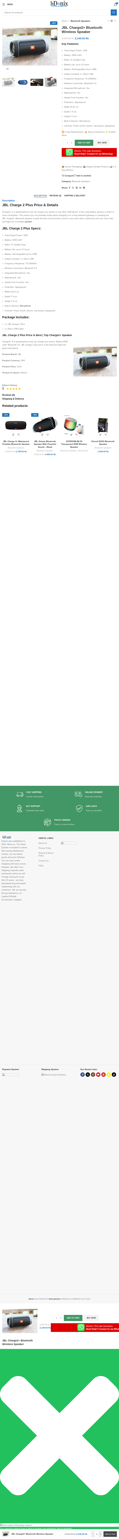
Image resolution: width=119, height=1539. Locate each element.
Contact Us (43, 861)
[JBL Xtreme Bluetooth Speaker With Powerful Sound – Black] (45, 425)
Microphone (25, 306)
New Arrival (83, 451)
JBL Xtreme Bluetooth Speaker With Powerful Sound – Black (45, 444)
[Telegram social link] (84, 188)
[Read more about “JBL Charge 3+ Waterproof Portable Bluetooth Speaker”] (13, 434)
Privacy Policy (44, 848)
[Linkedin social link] (80, 188)
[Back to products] (111, 21)
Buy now (102, 143)
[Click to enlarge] (7, 69)
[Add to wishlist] (18, 434)
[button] (42, 434)
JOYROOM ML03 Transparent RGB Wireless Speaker (74, 444)
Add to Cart (110, 1534)
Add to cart (84, 143)
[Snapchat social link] (109, 1074)
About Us (42, 843)
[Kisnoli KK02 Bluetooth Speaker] (103, 425)
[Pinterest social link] (77, 188)
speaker (28, 221)
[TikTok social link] (114, 1074)
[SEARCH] (114, 12)
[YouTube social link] (98, 1074)
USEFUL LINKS (45, 838)
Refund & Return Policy (46, 854)
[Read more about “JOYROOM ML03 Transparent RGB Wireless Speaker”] (71, 434)
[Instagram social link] (93, 1074)
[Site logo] (59, 4)
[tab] (40, 196)
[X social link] (73, 188)
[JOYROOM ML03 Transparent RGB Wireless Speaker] (74, 425)
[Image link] (69, 950)
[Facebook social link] (69, 188)
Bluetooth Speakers (80, 21)
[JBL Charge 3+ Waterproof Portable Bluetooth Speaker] (16, 425)
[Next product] (115, 21)
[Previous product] (108, 21)
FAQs (41, 865)
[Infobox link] (30, 794)
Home (64, 21)
